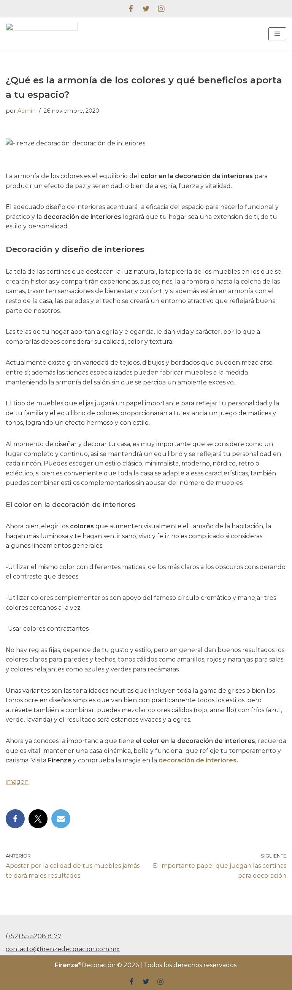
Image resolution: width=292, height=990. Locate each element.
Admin (26, 110)
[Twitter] (146, 8)
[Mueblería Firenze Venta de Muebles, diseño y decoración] (42, 34)
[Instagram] (161, 8)
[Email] (60, 818)
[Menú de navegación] (277, 33)
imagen (17, 781)
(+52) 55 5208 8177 (34, 936)
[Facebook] (130, 8)
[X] (38, 818)
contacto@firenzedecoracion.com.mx (63, 949)
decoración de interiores (197, 760)
